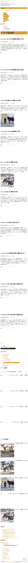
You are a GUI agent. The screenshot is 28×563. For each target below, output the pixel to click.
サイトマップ (6, 559)
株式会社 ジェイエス (8, 530)
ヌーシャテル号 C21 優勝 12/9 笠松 (9, 162)
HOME (5, 547)
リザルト (5, 357)
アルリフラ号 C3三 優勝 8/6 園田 (19, 390)
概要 (4, 556)
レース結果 (6, 358)
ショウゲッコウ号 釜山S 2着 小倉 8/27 (10, 222)
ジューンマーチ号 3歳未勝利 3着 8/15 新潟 (11, 371)
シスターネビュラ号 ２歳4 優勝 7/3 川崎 (10, 131)
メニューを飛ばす (5, 10)
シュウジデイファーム (8, 534)
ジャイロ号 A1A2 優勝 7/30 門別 (19, 422)
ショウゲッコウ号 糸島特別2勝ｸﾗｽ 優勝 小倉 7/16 (13, 253)
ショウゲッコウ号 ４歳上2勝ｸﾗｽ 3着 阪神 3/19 (12, 283)
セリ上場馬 (6, 354)
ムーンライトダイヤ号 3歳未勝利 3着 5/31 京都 (12, 69)
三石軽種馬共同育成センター (10, 533)
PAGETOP (3, 540)
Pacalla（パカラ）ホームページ (10, 537)
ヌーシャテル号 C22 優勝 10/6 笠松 (9, 191)
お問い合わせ (6, 557)
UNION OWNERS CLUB (9, 529)
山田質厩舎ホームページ (9, 536)
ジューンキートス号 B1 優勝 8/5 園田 (18, 406)
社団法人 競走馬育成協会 (9, 532)
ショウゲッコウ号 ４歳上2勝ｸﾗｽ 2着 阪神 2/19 (12, 314)
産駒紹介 (5, 355)
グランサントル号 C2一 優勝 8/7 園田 (18, 375)
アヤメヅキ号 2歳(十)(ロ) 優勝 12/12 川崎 (10, 100)
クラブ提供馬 (11, 41)
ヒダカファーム (4, 2)
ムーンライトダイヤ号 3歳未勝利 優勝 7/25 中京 (12, 39)
